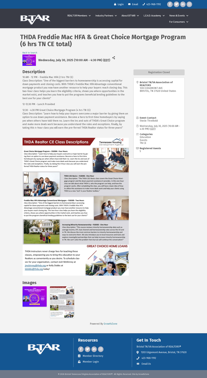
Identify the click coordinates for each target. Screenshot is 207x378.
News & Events (177, 15)
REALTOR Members (77, 15)
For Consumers (177, 22)
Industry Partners (104, 15)
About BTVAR (128, 15)
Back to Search (29, 52)
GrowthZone (110, 323)
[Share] (113, 57)
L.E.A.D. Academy (152, 15)
